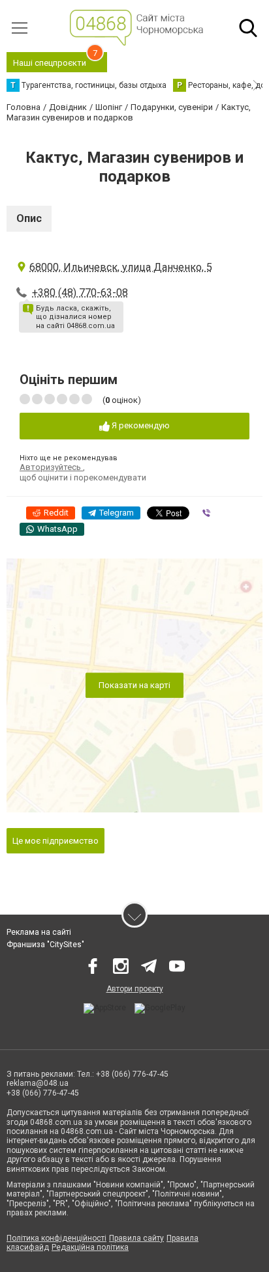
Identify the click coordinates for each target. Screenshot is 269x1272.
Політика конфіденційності (56, 1238)
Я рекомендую (140, 425)
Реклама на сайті (39, 932)
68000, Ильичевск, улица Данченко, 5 (120, 267)
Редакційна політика (90, 1247)
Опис (29, 218)
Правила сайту (136, 1238)
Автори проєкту (134, 988)
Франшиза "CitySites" (45, 944)
